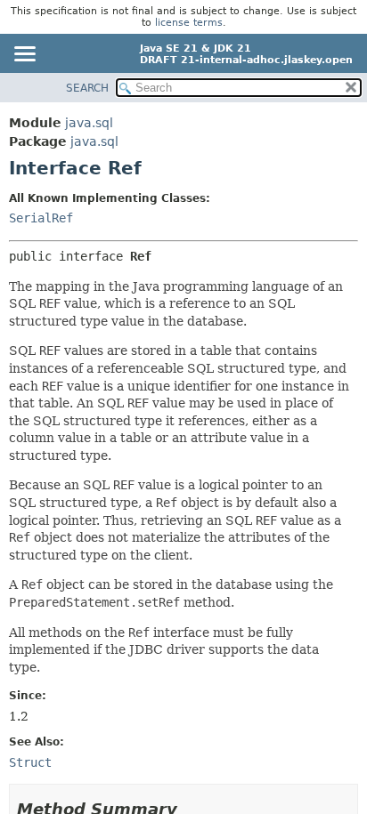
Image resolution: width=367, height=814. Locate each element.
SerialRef (41, 218)
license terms (189, 22)
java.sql (89, 123)
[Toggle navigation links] (24, 55)
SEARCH (87, 88)
